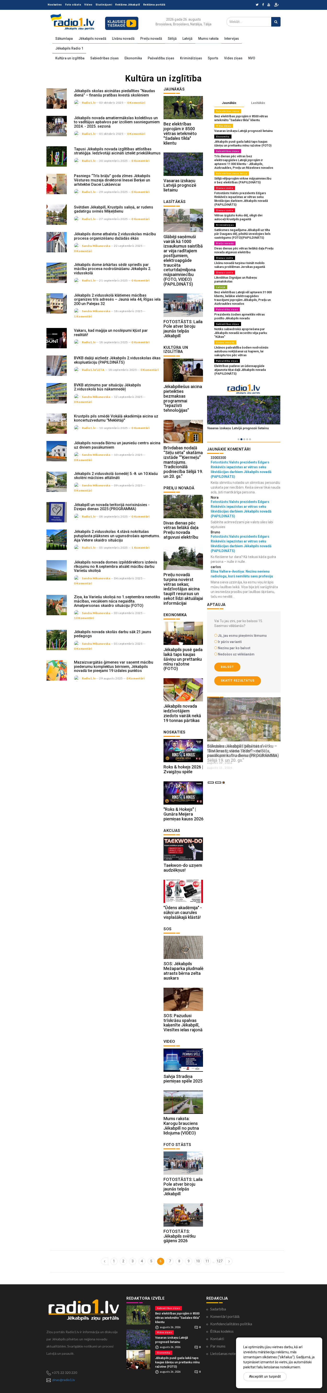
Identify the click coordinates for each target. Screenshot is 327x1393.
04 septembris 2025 (128, 578)
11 (207, 1261)
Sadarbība (218, 1309)
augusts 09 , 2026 (219, 763)
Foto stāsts (73, 4)
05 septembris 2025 (113, 547)
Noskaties (55, 4)
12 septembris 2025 (128, 397)
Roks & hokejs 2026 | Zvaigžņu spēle (183, 769)
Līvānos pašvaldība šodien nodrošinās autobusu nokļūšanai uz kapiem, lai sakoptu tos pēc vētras (241, 351)
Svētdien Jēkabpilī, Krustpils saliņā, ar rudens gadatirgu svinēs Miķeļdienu (113, 209)
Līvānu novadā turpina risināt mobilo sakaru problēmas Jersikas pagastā (239, 265)
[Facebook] (263, 5)
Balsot (227, 667)
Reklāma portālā (154, 4)
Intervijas (231, 38)
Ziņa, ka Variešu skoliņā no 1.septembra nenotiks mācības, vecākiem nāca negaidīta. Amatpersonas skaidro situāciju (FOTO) (117, 601)
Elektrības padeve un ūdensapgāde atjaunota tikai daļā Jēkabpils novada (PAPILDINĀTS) (240, 369)
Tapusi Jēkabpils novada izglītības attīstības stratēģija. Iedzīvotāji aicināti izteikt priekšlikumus (117, 151)
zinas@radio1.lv (63, 1380)
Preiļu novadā (151, 38)
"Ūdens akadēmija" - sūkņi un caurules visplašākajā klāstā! (183, 912)
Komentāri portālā (224, 1316)
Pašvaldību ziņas (161, 58)
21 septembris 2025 (113, 280)
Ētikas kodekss (222, 1331)
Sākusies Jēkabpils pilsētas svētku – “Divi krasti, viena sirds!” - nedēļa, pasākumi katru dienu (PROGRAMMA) (243, 751)
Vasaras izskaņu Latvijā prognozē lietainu (180, 185)
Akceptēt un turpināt (265, 1376)
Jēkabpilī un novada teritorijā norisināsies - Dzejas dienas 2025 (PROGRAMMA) (112, 506)
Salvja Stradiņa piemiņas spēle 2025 (183, 1079)
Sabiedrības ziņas (104, 58)
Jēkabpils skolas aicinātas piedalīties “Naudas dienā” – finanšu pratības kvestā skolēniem (114, 93)
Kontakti (217, 1339)
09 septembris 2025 (128, 485)
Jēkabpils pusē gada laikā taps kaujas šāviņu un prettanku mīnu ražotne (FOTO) (183, 659)
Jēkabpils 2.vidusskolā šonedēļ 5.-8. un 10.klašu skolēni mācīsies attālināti (116, 475)
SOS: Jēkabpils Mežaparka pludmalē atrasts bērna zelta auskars (183, 970)
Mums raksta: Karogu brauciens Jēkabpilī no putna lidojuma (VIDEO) (181, 1125)
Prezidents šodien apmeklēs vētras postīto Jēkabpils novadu (239, 316)
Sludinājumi (104, 4)
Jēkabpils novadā (92, 38)
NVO (251, 58)
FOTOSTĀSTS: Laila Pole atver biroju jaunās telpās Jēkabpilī (183, 328)
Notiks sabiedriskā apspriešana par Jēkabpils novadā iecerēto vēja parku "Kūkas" (240, 332)
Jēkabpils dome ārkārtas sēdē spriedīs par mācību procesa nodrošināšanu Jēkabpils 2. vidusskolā (112, 268)
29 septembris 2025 (113, 192)
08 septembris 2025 (113, 516)
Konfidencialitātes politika (231, 1324)
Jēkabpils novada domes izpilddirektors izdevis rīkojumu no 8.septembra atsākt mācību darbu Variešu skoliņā (115, 566)
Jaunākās (229, 103)
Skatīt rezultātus (237, 680)
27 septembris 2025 (113, 219)
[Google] (268, 5)
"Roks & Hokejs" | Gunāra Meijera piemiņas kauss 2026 (183, 814)
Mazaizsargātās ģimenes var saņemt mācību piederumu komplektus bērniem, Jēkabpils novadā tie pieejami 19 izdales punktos (113, 666)
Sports (213, 58)
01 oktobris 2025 (111, 133)
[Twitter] (257, 5)
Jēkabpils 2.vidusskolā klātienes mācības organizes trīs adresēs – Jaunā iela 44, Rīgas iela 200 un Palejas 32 (117, 299)
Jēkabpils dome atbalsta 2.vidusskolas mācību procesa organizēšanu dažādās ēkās (115, 236)
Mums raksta (208, 38)
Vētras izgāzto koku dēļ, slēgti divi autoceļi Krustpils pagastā (238, 217)
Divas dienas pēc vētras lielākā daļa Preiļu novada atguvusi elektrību (181, 530)
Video (88, 4)
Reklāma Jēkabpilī (127, 4)
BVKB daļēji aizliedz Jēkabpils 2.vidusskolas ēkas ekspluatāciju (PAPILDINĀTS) (117, 360)
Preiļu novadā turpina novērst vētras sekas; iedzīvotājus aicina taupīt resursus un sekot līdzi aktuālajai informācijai (183, 589)
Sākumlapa (64, 38)
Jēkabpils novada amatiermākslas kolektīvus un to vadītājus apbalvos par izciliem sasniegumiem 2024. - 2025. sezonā (117, 122)
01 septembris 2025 (128, 643)
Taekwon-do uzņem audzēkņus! (183, 868)
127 (219, 1261)
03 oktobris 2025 (111, 102)
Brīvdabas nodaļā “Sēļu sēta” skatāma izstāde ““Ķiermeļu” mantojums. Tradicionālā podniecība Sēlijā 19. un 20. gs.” (183, 462)
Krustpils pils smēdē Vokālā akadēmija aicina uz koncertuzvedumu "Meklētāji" (116, 418)
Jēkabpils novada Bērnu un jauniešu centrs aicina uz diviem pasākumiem (117, 445)
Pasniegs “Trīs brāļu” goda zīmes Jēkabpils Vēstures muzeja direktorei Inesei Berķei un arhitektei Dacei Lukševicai (112, 180)
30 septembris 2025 (113, 161)
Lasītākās (258, 103)
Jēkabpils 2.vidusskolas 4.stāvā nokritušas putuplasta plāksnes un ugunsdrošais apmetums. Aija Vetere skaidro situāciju (117, 535)
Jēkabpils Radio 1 (69, 48)
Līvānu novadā (123, 38)
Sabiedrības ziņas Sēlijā (231, 173)
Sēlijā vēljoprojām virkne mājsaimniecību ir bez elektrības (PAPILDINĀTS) (242, 180)
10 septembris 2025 (113, 428)
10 (198, 1261)
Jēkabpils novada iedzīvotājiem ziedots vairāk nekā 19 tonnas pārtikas (182, 713)
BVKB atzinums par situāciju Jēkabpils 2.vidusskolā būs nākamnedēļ (107, 387)
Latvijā (187, 38)
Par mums (218, 1346)
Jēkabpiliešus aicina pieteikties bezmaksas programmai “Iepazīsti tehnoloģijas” (183, 398)
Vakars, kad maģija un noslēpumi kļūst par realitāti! (111, 332)
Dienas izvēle (224, 188)
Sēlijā (172, 38)
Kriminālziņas (191, 58)
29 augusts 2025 (111, 678)
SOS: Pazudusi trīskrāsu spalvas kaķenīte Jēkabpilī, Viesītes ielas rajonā (183, 1022)
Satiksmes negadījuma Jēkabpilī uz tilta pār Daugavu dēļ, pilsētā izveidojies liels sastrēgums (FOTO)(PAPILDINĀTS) (242, 233)
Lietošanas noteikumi (227, 1353)
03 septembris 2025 (128, 613)
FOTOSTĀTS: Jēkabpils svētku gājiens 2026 (180, 1236)
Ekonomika (133, 58)
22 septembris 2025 (128, 246)
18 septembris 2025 (128, 311)
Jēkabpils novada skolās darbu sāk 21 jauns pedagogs (112, 634)
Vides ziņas (233, 58)
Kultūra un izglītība (70, 58)
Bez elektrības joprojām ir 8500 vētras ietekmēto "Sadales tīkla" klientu (180, 133)
